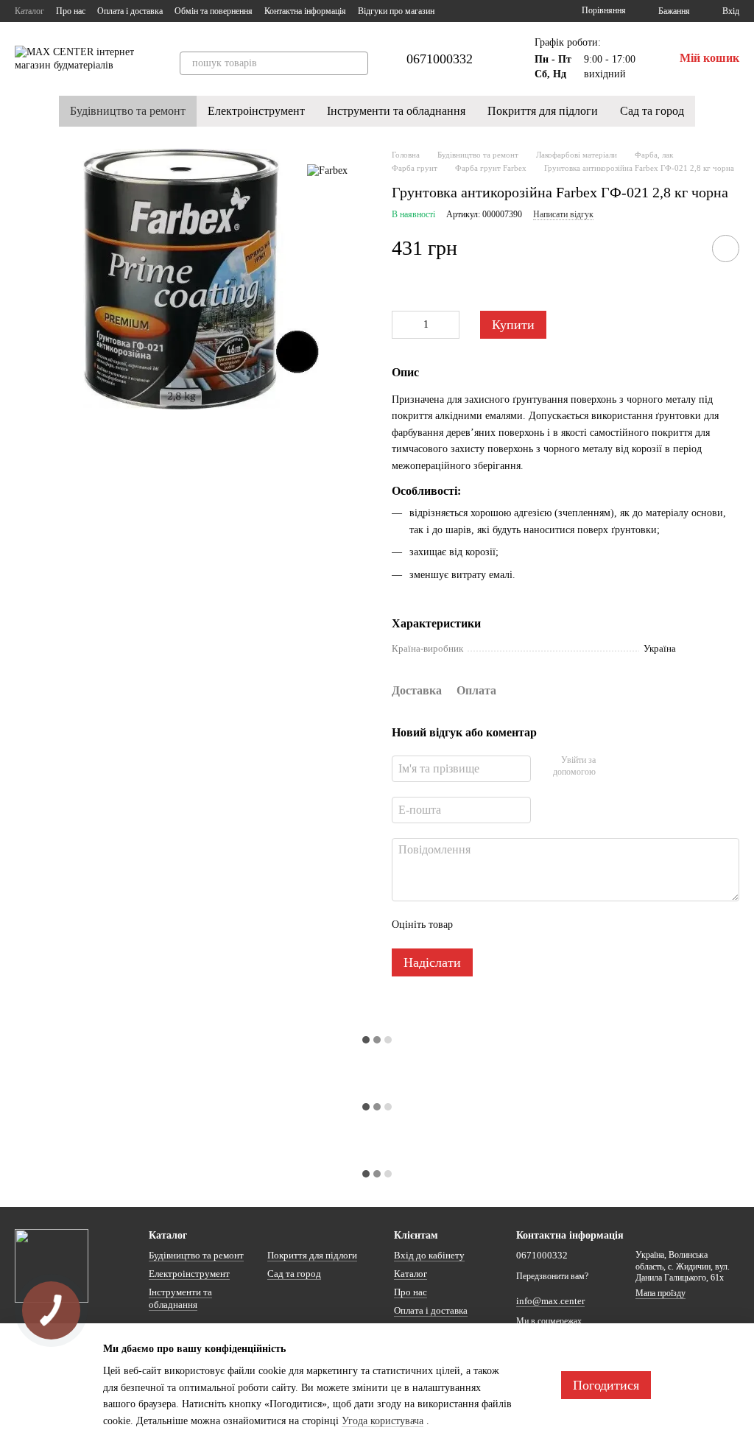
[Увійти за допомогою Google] (635, 766)
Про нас (70, 11)
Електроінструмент (256, 111)
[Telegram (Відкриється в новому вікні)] (508, 11)
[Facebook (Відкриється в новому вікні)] (490, 11)
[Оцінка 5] (571, 925)
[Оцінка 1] (477, 925)
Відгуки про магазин (396, 11)
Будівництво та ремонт (128, 111)
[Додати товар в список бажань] (725, 248)
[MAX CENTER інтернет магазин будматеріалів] (51, 1265)
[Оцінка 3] (524, 925)
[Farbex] (327, 170)
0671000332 (439, 59)
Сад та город (652, 111)
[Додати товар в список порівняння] (684, 248)
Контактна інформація (305, 11)
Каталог (29, 11)
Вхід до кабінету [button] (429, 1255)
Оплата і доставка (130, 11)
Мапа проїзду (660, 1293)
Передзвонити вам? (552, 1276)
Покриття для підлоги (542, 111)
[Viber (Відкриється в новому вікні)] (526, 11)
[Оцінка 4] (548, 925)
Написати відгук (563, 214)
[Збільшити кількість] (448, 324)
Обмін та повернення (214, 11)
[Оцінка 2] (500, 925)
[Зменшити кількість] (402, 324)
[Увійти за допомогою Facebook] (612, 766)
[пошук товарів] (356, 63)
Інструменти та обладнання (396, 111)
